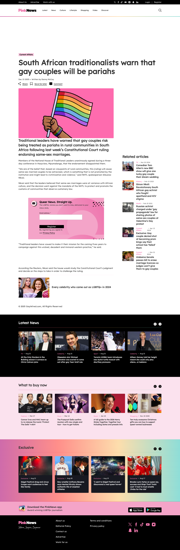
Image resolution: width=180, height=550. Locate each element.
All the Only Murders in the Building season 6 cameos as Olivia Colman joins (34, 359)
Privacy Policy (49, 233)
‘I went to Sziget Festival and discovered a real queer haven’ (108, 483)
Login (147, 2)
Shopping (85, 10)
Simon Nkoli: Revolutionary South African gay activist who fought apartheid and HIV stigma (147, 191)
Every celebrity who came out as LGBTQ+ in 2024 (81, 287)
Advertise (34, 2)
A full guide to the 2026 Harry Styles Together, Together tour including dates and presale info (108, 422)
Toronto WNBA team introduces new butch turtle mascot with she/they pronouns (108, 359)
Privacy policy (97, 526)
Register (158, 2)
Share (25, 84)
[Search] (160, 10)
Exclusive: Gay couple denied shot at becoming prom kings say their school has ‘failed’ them (146, 240)
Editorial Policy (63, 526)
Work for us (61, 542)
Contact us (61, 531)
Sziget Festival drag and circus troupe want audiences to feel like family (35, 484)
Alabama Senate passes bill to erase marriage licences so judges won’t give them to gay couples (147, 263)
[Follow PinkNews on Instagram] (153, 525)
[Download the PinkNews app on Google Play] (154, 509)
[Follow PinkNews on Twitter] (130, 525)
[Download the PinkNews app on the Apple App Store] (136, 509)
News (53, 10)
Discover (105, 10)
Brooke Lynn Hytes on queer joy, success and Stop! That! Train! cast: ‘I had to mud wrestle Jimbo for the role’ (144, 485)
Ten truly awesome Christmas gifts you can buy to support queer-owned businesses (143, 422)
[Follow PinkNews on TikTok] (142, 525)
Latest (44, 10)
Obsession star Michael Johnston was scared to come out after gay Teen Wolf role (70, 359)
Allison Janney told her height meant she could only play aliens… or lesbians (143, 359)
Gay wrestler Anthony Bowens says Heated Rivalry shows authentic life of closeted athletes (70, 485)
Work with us (49, 2)
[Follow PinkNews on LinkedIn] (137, 2)
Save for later (41, 84)
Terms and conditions (101, 520)
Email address (48, 213)
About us (60, 520)
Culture (63, 10)
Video (95, 10)
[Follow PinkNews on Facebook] (136, 525)
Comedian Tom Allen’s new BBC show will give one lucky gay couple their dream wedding (147, 171)
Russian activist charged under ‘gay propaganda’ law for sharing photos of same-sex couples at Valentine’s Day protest (147, 215)
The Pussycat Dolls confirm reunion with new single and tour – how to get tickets (69, 422)
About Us (22, 2)
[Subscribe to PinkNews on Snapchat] (130, 531)
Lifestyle (73, 10)
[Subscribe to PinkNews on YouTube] (148, 525)
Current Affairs (26, 54)
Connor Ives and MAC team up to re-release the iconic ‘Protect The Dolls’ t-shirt (35, 422)
